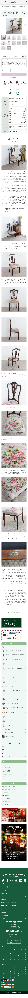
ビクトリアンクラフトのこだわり (9, 902)
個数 (2, 70)
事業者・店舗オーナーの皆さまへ (9, 905)
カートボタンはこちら (13, 612)
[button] (25, 24)
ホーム (2, 883)
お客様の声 (3, 899)
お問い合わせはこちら (14, 77)
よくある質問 (4, 912)
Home (2, 6)
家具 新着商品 (8, 6)
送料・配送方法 (4, 915)
